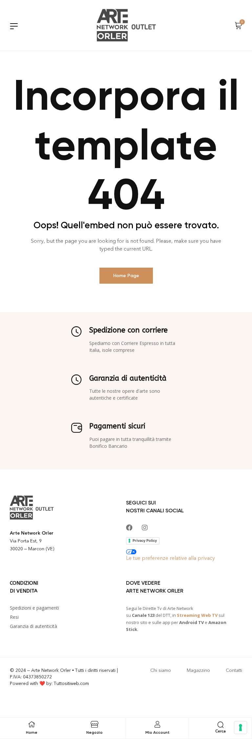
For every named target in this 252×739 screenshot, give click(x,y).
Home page (126, 275)
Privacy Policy (145, 540)
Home (31, 732)
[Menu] (14, 26)
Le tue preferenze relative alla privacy (170, 558)
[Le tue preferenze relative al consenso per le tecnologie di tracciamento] (240, 727)
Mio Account (157, 732)
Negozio (94, 732)
